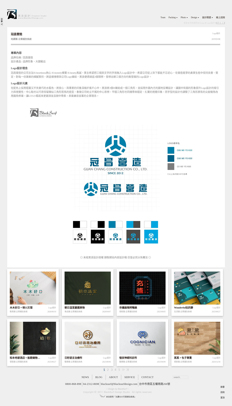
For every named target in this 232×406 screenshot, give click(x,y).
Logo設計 (210, 23)
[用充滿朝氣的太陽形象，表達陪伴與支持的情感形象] (88, 339)
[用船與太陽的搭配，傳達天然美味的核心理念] (33, 339)
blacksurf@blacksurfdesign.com (119, 383)
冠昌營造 (220, 23)
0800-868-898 (73, 383)
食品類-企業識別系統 (73, 312)
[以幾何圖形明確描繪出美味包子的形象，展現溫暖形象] (197, 339)
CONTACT (147, 377)
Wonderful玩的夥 (183, 307)
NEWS (85, 377)
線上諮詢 (220, 17)
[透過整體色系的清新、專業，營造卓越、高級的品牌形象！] (88, 288)
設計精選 (206, 17)
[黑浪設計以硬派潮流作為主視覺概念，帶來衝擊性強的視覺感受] (142, 288)
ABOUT (113, 377)
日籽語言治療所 (73, 357)
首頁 (185, 23)
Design (194, 17)
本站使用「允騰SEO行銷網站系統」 (121, 397)
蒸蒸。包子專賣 (183, 357)
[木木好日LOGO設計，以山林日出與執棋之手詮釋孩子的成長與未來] (33, 288)
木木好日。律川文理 (21, 307)
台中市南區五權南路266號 (154, 383)
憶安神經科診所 (128, 357)
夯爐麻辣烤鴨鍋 (128, 307)
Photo (183, 17)
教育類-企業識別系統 (18, 312)
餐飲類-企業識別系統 (128, 312)
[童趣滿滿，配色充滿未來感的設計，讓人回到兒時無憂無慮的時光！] (197, 288)
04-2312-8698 (91, 383)
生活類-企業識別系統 (183, 312)
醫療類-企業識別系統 (73, 362)
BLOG (98, 377)
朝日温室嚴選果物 (75, 307)
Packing (172, 17)
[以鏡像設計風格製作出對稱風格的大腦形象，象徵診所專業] (142, 339)
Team (163, 17)
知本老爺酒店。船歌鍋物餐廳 (26, 357)
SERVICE (129, 377)
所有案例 (193, 23)
